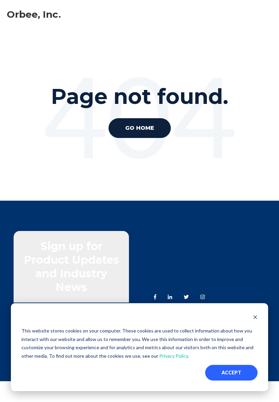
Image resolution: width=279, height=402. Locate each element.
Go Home (139, 128)
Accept (231, 372)
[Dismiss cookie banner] (255, 318)
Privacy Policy (173, 356)
